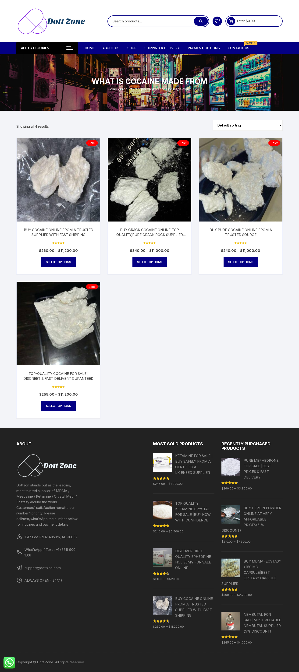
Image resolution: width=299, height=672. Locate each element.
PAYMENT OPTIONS (204, 48)
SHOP (131, 48)
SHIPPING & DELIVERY (162, 48)
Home (112, 89)
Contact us (240, 46)
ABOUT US (111, 48)
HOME (90, 48)
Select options (58, 262)
